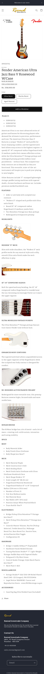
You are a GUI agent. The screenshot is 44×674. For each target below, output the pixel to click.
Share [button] (6, 598)
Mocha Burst (23, 96)
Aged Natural (9, 101)
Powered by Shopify (31, 673)
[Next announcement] (41, 3)
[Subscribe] (34, 663)
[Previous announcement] (2, 3)
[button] (2, 10)
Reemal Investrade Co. (18, 673)
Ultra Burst (8, 96)
